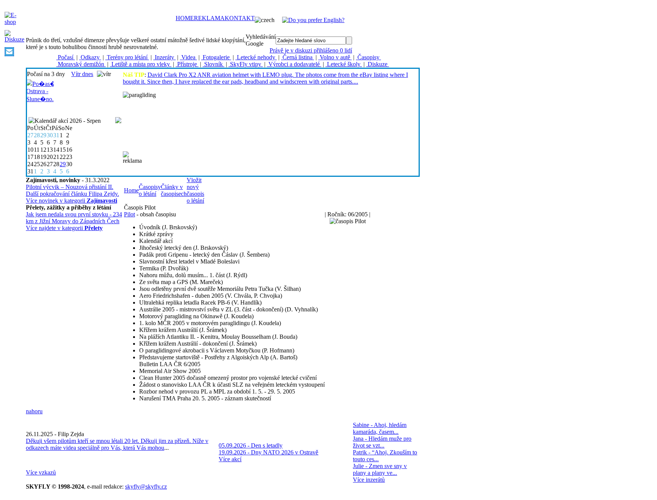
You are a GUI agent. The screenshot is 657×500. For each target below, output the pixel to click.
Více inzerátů (369, 479)
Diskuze (377, 64)
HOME (185, 18)
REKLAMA (209, 18)
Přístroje (187, 64)
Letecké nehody (256, 57)
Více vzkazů (41, 472)
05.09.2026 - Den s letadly (250, 445)
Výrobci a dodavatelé (294, 64)
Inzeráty (164, 57)
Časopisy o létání (150, 190)
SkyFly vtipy (246, 64)
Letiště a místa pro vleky (140, 64)
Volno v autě (335, 57)
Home (131, 190)
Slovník (213, 64)
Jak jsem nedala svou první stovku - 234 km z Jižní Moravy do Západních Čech (74, 217)
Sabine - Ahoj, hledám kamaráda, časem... (379, 428)
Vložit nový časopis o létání (195, 190)
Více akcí (230, 459)
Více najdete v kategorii (64, 228)
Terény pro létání (127, 57)
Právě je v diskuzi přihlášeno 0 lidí (311, 50)
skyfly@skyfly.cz (146, 486)
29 (63, 164)
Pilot (129, 214)
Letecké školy (343, 64)
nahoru (34, 411)
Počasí (65, 57)
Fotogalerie (216, 57)
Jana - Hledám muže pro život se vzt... (382, 442)
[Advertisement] (280, 157)
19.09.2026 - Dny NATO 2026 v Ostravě (268, 452)
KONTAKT (240, 18)
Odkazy (90, 57)
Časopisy (368, 57)
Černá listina (297, 57)
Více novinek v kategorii (71, 200)
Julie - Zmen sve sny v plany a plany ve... (380, 469)
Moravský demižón (81, 64)
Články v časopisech (174, 190)
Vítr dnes (82, 74)
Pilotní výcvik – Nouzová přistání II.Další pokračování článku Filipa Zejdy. (72, 190)
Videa (188, 57)
